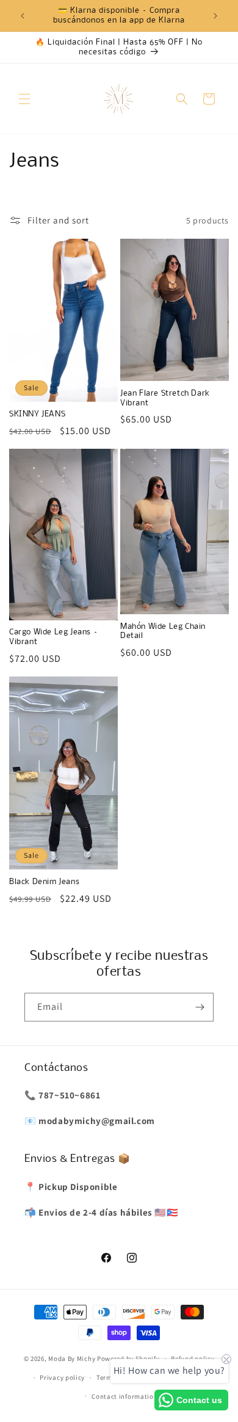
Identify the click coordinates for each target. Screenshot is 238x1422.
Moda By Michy (71, 1358)
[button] (24, 98)
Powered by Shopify (128, 1358)
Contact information (124, 1396)
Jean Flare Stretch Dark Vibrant (165, 398)
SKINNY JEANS (37, 414)
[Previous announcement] (22, 15)
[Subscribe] (199, 1007)
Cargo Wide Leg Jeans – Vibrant (53, 637)
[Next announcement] (215, 15)
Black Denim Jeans (44, 882)
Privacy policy (62, 1377)
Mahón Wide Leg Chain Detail (163, 631)
